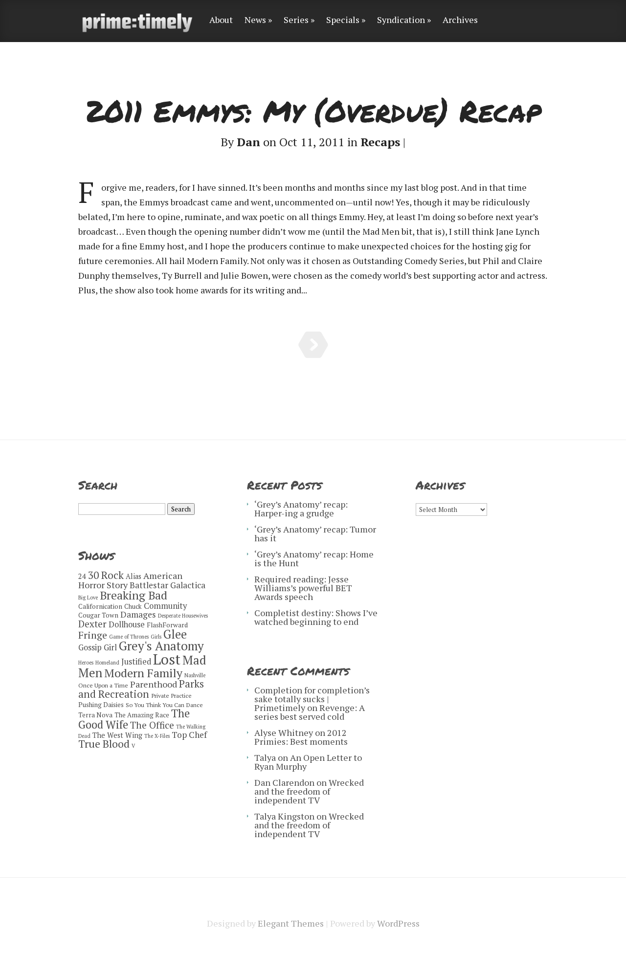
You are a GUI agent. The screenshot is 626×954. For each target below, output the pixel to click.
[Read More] (313, 345)
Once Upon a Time (103, 685)
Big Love (88, 597)
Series (296, 20)
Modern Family (143, 673)
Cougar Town (98, 615)
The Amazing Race (141, 714)
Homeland (107, 662)
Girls (156, 636)
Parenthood (153, 684)
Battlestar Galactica (167, 585)
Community (165, 605)
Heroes (85, 662)
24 (82, 576)
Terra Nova (95, 714)
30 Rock (106, 575)
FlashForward (167, 625)
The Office (152, 725)
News (255, 20)
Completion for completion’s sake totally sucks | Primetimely (312, 698)
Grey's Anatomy (161, 646)
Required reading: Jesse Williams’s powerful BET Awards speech (303, 587)
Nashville (194, 675)
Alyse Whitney (283, 732)
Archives (460, 20)
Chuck (133, 606)
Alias (133, 576)
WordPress (398, 923)
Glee (175, 634)
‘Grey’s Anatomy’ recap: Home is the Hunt (314, 558)
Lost (166, 659)
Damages (138, 614)
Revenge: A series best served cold (309, 712)
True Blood (104, 744)
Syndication (401, 20)
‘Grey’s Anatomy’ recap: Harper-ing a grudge (301, 508)
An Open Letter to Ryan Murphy (308, 762)
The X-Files (157, 735)
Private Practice (171, 695)
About (221, 20)
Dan (248, 142)
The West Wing (117, 735)
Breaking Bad (133, 595)
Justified (136, 661)
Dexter (92, 624)
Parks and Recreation (141, 689)
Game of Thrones (129, 636)
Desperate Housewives (183, 615)
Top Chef (189, 734)
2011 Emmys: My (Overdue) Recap (313, 110)
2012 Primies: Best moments (301, 737)
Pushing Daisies (101, 704)
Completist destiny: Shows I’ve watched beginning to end (316, 617)
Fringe (92, 635)
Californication (100, 606)
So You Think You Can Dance (164, 705)
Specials (342, 20)
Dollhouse (127, 624)
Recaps (380, 142)
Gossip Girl (97, 647)
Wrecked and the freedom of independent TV (309, 791)
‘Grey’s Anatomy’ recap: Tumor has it (315, 533)
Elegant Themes (291, 923)
